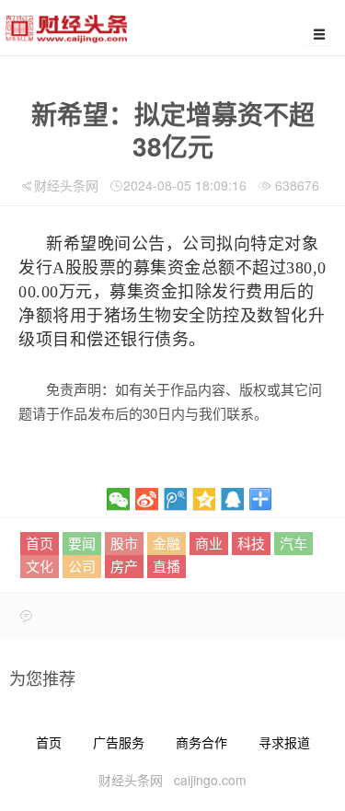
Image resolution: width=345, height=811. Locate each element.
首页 (39, 542)
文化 (39, 565)
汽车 (293, 542)
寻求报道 (284, 742)
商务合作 (201, 742)
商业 (209, 542)
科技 (251, 542)
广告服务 (118, 742)
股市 (124, 542)
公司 (82, 565)
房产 (124, 565)
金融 (166, 542)
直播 (166, 565)
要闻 (82, 542)
